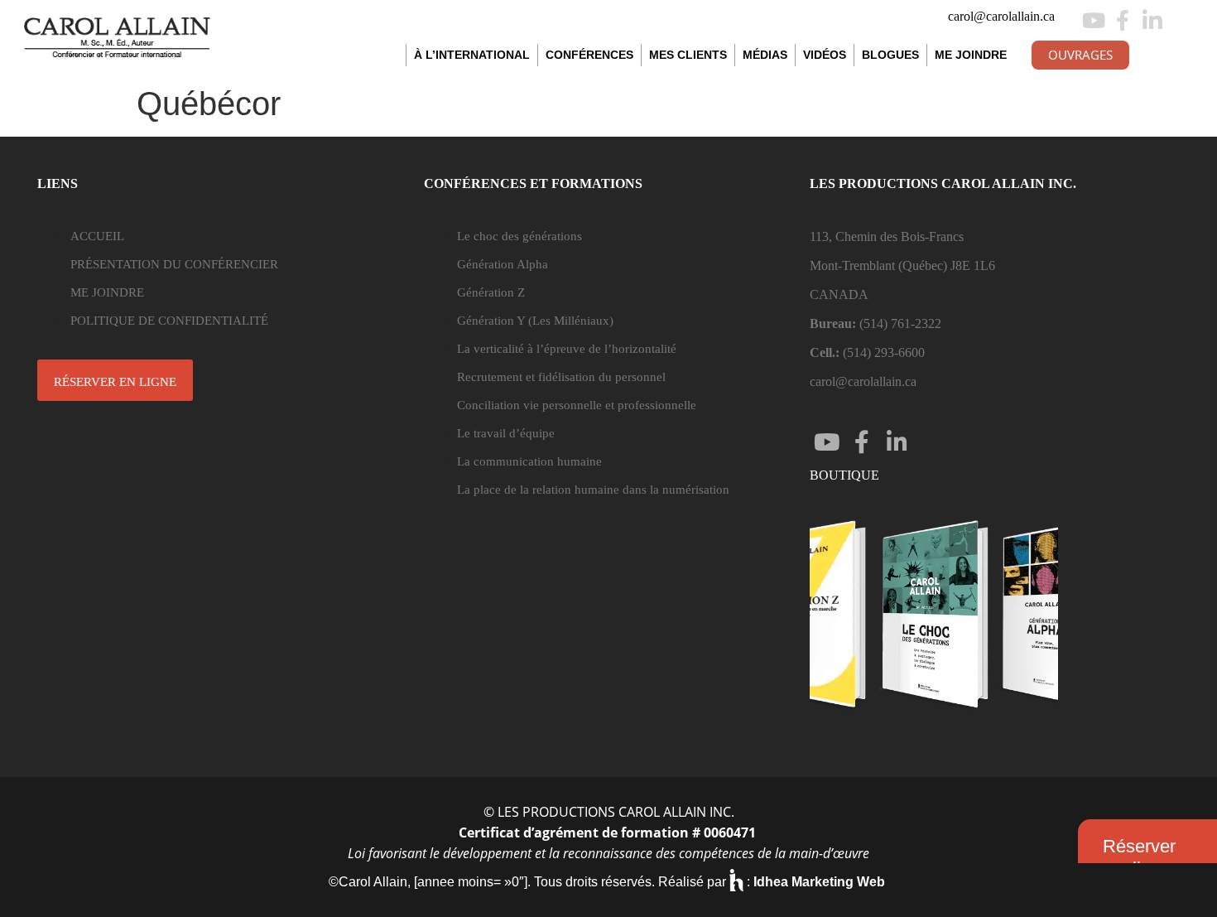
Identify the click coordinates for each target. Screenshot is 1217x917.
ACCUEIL (97, 236)
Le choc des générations (519, 236)
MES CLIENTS (688, 54)
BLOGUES (890, 54)
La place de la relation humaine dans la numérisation (593, 489)
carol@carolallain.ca (1001, 16)
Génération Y (535, 320)
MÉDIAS (765, 54)
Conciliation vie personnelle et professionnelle (576, 405)
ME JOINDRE (971, 54)
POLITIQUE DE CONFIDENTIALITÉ (169, 320)
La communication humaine (529, 461)
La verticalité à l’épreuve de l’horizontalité (566, 348)
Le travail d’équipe (506, 433)
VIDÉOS (824, 54)
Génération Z (491, 292)
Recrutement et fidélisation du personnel (561, 377)
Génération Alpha (502, 264)
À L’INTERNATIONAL (472, 54)
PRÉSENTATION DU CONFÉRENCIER (174, 264)
